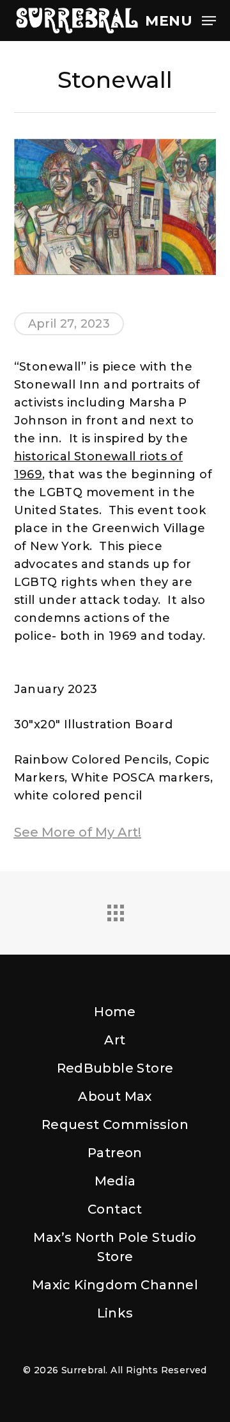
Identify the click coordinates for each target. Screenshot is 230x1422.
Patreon (115, 1152)
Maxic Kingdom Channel (115, 1284)
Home (115, 1011)
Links (115, 1313)
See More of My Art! (77, 832)
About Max (115, 1096)
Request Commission (115, 1124)
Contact (115, 1209)
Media (115, 1181)
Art (114, 1040)
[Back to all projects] (115, 910)
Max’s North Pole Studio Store (114, 1247)
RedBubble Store (115, 1068)
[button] (180, 20)
